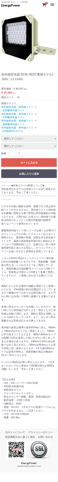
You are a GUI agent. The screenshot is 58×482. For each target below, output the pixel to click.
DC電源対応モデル (12, 131)
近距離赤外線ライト (13, 110)
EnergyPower (10, 5)
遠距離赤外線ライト (13, 124)
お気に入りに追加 (29, 173)
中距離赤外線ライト (13, 117)
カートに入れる (29, 162)
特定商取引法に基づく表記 (20, 436)
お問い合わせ (45, 436)
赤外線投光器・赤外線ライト (17, 106)
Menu (53, 2)
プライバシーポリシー (40, 432)
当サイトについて (15, 432)
